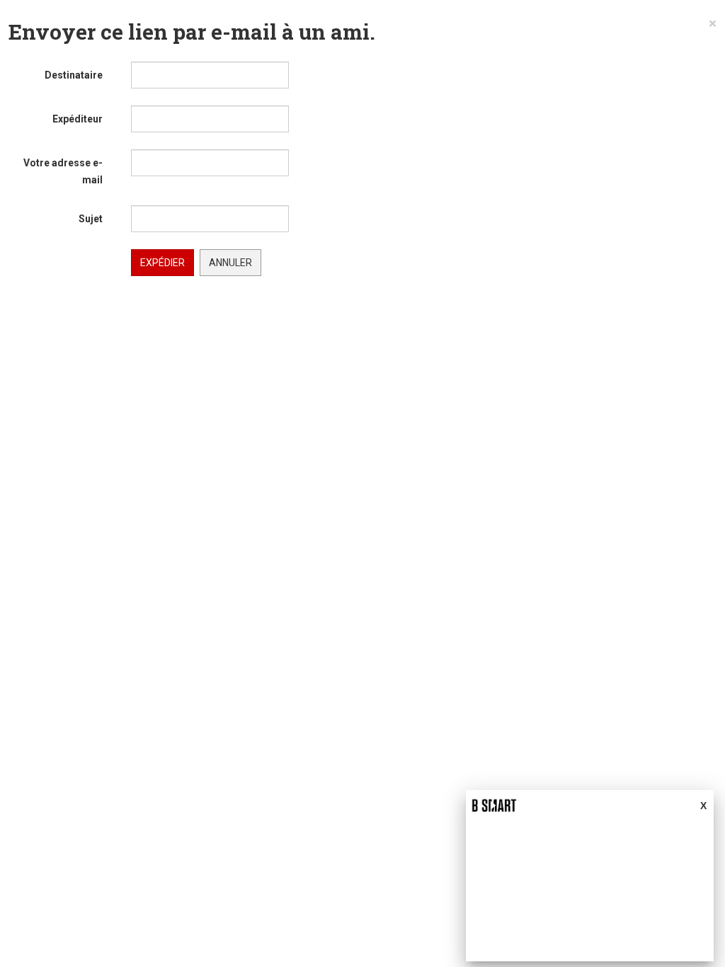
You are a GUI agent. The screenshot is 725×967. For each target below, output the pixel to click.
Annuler (230, 262)
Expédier (162, 262)
